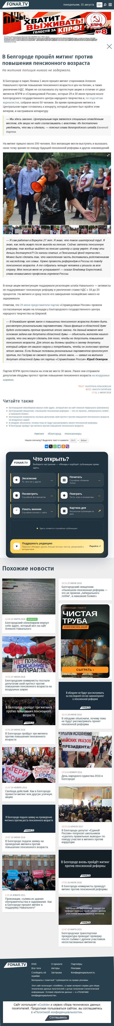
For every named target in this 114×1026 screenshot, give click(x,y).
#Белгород (54, 434)
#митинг (39, 434)
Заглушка (56, 972)
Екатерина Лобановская (98, 386)
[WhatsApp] (55, 446)
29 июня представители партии (39, 305)
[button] (108, 155)
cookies (58, 985)
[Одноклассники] (63, 446)
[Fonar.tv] (15, 4)
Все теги (36, 968)
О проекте (56, 964)
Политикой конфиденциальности (57, 1012)
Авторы (55, 968)
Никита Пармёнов (101, 389)
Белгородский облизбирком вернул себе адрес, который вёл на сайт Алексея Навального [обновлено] (59, 407)
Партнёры (76, 964)
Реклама (75, 968)
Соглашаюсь (58, 1017)
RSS (34, 964)
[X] (51, 446)
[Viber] (67, 446)
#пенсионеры (73, 434)
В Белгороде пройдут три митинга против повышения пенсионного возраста (46, 425)
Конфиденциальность (83, 972)
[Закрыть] (109, 46)
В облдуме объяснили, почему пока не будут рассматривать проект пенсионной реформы (53, 422)
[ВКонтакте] (46, 446)
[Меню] (110, 5)
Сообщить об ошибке (38, 974)
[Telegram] (59, 446)
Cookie (43, 1005)
